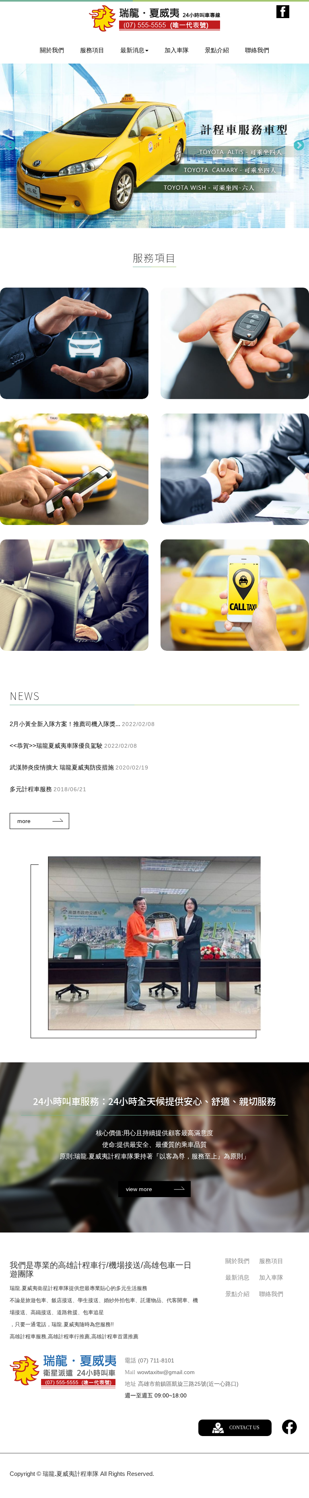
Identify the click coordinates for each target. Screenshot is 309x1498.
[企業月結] (74, 595)
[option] (154, 146)
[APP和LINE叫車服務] (235, 595)
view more (139, 1189)
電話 (130, 1361)
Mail (130, 1372)
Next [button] (299, 146)
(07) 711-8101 (156, 1360)
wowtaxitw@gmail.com (166, 1372)
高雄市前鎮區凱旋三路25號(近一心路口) (188, 1384)
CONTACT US (244, 1427)
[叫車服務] (74, 469)
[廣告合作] (235, 469)
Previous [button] (10, 146)
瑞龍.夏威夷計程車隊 (154, 18)
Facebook (282, 11)
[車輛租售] (235, 343)
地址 (130, 1384)
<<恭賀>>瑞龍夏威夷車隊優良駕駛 (73, 745)
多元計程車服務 (48, 789)
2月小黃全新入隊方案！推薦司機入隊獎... (82, 723)
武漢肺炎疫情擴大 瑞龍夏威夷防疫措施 (79, 767)
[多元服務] (74, 343)
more (24, 821)
